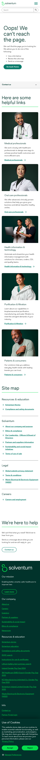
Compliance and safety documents (16, 651)
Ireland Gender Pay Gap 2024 (14, 668)
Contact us (6, 710)
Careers (5, 609)
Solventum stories (9, 642)
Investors (5, 613)
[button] (12, 754)
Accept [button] (10, 748)
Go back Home (12, 67)
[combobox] (20, 10)
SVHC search (7, 655)
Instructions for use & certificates (15, 659)
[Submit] (36, 10)
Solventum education (10, 646)
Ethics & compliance (10, 626)
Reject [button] (30, 748)
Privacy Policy (8, 741)
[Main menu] (36, 3)
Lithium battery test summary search (16, 664)
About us (5, 604)
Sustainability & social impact (13, 622)
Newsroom (6, 631)
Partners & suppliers (10, 617)
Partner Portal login (9, 715)
